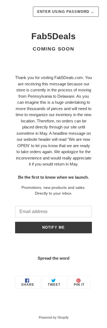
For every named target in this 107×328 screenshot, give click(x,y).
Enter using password (65, 12)
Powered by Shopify (54, 317)
